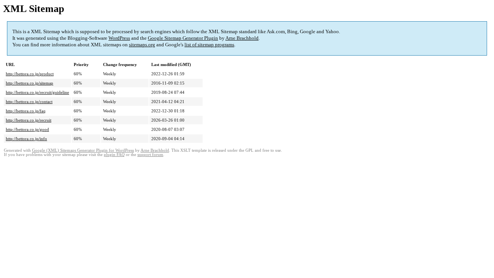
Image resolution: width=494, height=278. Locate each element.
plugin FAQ (114, 155)
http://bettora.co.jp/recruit (28, 120)
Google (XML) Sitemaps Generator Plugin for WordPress (83, 150)
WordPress (119, 38)
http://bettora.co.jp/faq (26, 110)
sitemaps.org (142, 44)
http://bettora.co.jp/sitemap (29, 83)
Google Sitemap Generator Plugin (183, 38)
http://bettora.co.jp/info (26, 138)
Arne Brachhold (242, 38)
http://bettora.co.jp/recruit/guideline (37, 92)
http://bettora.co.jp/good (27, 129)
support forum (150, 155)
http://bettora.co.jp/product (30, 73)
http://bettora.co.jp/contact (29, 101)
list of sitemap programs (209, 44)
